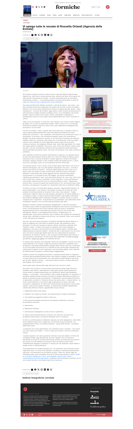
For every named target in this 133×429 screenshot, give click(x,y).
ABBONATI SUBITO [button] (97, 131)
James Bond (67, 15)
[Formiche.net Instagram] (41, 7)
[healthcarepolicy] (98, 407)
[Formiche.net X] (39, 7)
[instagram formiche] (29, 414)
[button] (33, 10)
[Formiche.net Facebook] (36, 7)
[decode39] (98, 402)
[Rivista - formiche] (98, 392)
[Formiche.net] (108, 7)
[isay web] (103, 414)
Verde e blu (76, 15)
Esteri (49, 15)
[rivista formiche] (97, 226)
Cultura (97, 15)
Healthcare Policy (87, 15)
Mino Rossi (27, 31)
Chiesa (54, 15)
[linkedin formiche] (32, 414)
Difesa (60, 15)
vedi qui (58, 360)
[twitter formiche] (27, 414)
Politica (35, 15)
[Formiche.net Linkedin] (44, 7)
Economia (42, 15)
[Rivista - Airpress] (98, 397)
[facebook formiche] (24, 414)
